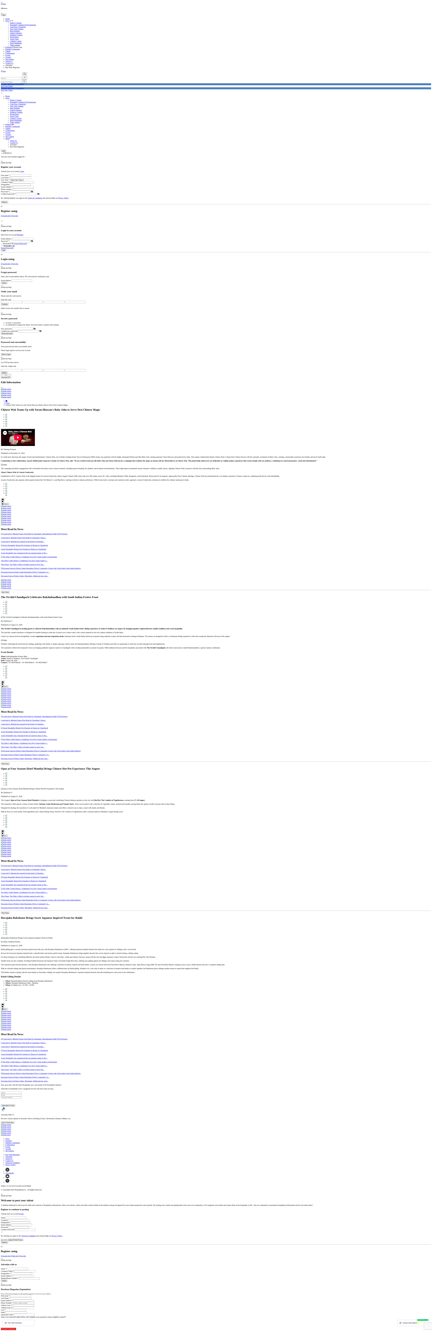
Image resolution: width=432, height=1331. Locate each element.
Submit (4, 283)
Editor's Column (15, 23)
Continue (5, 304)
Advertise (8, 65)
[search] (24, 76)
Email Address (7, 187)
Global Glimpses (16, 33)
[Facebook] (6, 421)
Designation (5, 184)
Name (3, 1218)
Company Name (7, 182)
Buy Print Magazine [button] (12, 1155)
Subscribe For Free (8, 1105)
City (3, 1310)
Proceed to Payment (8, 1329)
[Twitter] (6, 419)
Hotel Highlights (16, 43)
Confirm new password (9, 331)
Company (4, 1220)
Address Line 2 (7, 1308)
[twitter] (7, 1182)
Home (7, 19)
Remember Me (8, 244)
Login (3, 15)
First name (5, 175)
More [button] (7, 139)
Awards (8, 57)
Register (4, 202)
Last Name (5, 178)
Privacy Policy (10, 1165)
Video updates (15, 45)
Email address (6, 239)
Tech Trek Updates (16, 29)
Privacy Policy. (63, 198)
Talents (7, 51)
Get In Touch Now (8, 1122)
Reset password (7, 333)
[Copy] (6, 424)
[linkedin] (9, 1173)
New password (6, 329)
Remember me (9, 246)
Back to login (6, 354)
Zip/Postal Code (7, 1315)
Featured (8, 47)
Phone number (7, 189)
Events (7, 1147)
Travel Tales (14, 39)
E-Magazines (10, 53)
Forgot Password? (20, 244)
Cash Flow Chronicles (18, 27)
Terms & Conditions (35, 198)
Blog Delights (15, 31)
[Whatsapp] (6, 415)
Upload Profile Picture (15, 1240)
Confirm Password (8, 194)
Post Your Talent (7, 86)
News (7, 21)
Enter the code (6, 300)
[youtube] (7, 1178)
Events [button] (7, 55)
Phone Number (7, 1303)
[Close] (2, 13)
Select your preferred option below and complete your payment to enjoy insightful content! (33, 1317)
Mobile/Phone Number (10, 1278)
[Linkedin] (6, 417)
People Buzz (14, 37)
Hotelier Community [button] (12, 49)
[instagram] (7, 1171)
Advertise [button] (8, 1157)
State (3, 1312)
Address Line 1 (7, 1305)
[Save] (6, 426)
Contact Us (9, 63)
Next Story (5, 592)
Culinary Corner (15, 41)
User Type (5, 180)
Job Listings (9, 59)
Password (5, 192)
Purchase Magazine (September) (12, 84)
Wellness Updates (16, 35)
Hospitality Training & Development (23, 25)
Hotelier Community (12, 1143)
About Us (8, 61)
